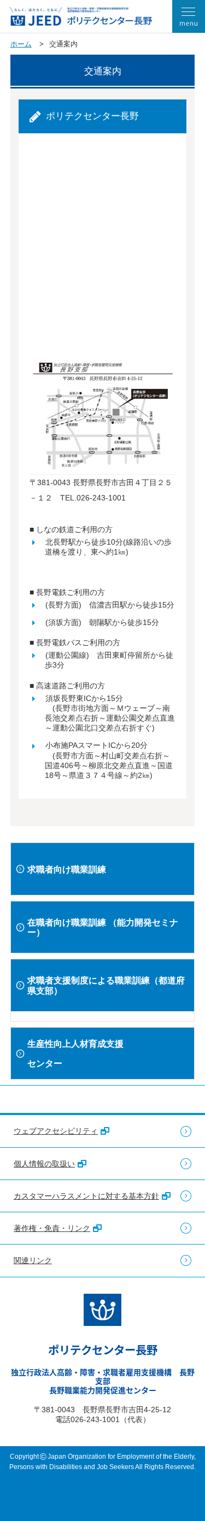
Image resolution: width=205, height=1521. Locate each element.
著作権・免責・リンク (52, 1228)
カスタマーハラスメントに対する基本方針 (86, 1196)
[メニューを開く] (188, 16)
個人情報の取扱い (44, 1163)
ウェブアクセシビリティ (56, 1131)
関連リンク (33, 1260)
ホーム (21, 44)
